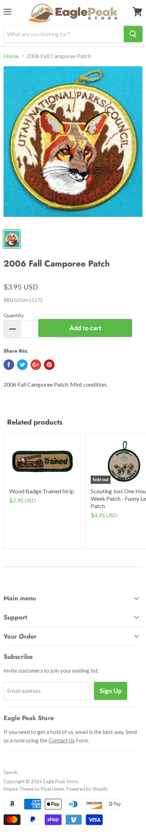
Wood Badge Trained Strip (41, 491)
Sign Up (111, 691)
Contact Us (62, 740)
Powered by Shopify (87, 789)
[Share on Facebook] (9, 364)
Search (10, 772)
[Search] (133, 34)
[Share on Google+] (35, 364)
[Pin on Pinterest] (49, 364)
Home (11, 56)
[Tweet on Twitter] (22, 364)
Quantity (14, 315)
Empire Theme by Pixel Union (34, 789)
